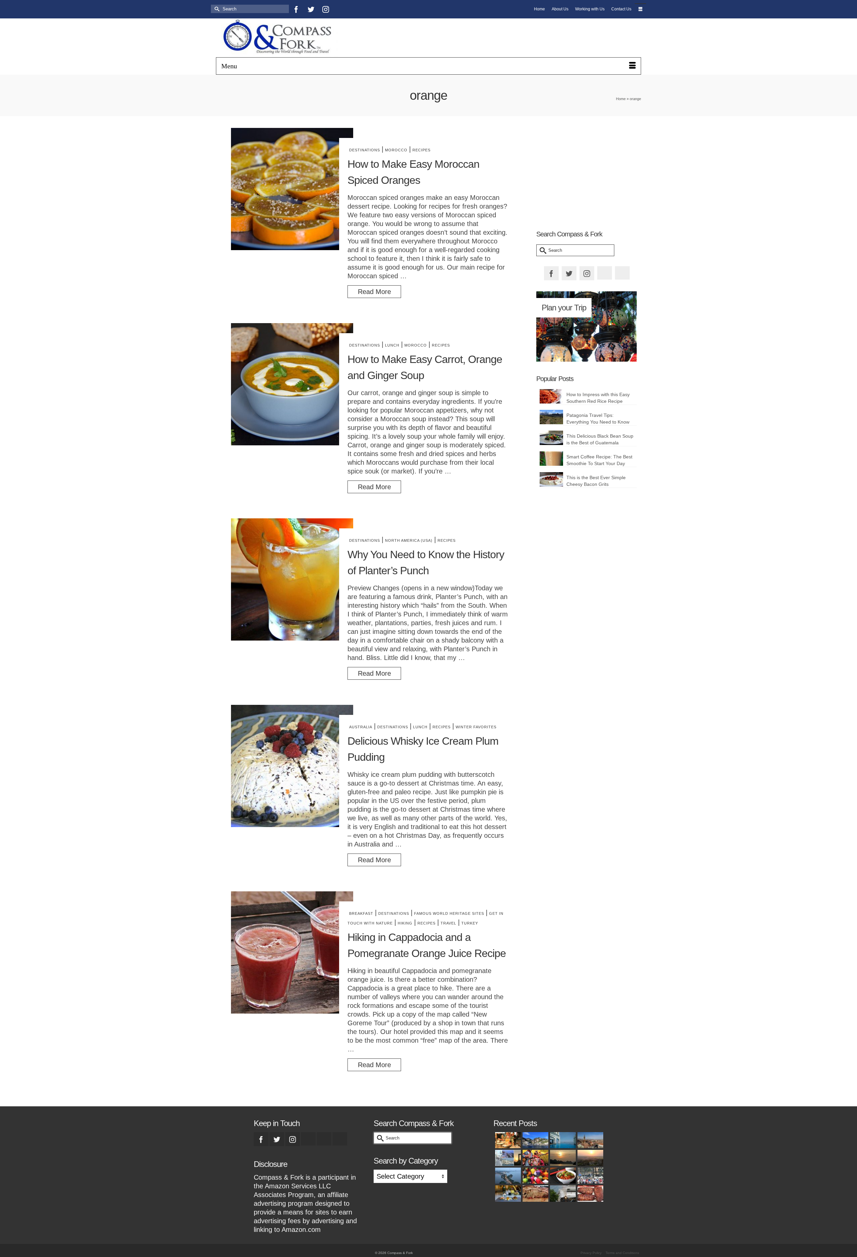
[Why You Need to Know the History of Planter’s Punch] (292, 579)
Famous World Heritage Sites (449, 913)
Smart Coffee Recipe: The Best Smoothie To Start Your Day (599, 460)
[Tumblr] (355, 9)
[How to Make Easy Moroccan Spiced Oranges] (292, 189)
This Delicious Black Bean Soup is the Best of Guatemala (599, 439)
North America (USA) (409, 540)
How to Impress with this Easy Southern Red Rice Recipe (598, 398)
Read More (374, 291)
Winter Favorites (476, 727)
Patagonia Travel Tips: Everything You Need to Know (597, 419)
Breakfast (361, 913)
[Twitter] (311, 9)
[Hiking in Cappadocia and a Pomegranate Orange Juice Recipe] (292, 952)
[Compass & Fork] (283, 37)
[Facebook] (296, 9)
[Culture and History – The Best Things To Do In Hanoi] (507, 1176)
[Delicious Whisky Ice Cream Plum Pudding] (292, 766)
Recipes (421, 150)
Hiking (405, 923)
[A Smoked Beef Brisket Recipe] (534, 1193)
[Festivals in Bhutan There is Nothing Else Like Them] (534, 1158)
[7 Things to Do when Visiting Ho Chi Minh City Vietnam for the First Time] (589, 1176)
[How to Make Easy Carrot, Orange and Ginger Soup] (292, 384)
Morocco (396, 150)
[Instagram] (325, 9)
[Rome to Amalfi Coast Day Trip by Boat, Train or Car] (534, 1140)
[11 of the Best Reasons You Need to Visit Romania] (589, 1140)
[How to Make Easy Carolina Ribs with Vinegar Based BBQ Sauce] (589, 1193)
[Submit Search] (216, 9)
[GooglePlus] (308, 1138)
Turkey (469, 923)
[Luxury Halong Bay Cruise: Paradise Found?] (562, 1158)
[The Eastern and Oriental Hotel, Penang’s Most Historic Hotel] (562, 1140)
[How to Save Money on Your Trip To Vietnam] (589, 1158)
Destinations (364, 150)
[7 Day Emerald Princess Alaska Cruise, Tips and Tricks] (562, 1193)
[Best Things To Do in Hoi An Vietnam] (534, 1176)
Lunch (392, 345)
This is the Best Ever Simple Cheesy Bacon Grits (596, 481)
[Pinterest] (340, 9)
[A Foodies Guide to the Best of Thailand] (507, 1140)
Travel (448, 923)
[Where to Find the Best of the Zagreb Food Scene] (507, 1193)
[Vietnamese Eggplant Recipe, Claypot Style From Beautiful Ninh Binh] (562, 1176)
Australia (360, 727)
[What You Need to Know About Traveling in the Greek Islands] (507, 1158)
